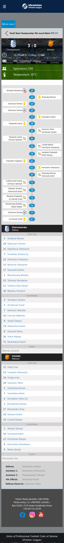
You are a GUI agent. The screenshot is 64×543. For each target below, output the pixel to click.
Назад (6, 33)
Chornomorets (13, 49)
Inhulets (50, 49)
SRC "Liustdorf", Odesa (27, 61)
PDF (56, 33)
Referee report (8, 24)
